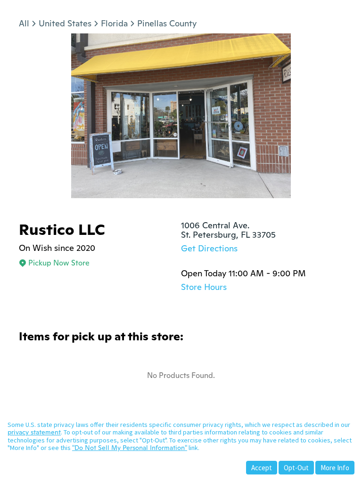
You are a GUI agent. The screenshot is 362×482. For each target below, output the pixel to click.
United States (65, 23)
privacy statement (34, 432)
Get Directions (209, 248)
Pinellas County (167, 23)
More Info (335, 467)
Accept (261, 467)
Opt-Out (296, 467)
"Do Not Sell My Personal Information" (129, 447)
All (24, 23)
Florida (114, 23)
